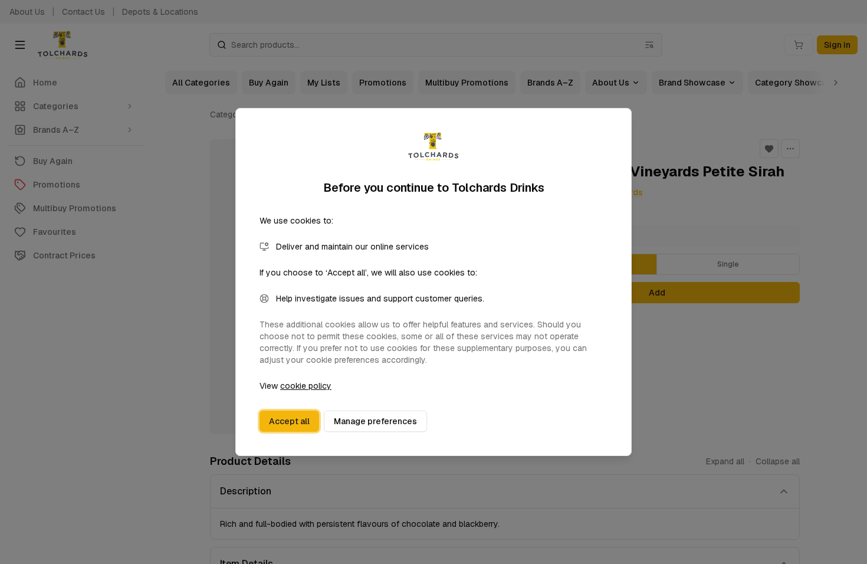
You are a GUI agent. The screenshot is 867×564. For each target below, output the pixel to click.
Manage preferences (375, 421)
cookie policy (305, 386)
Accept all (289, 421)
